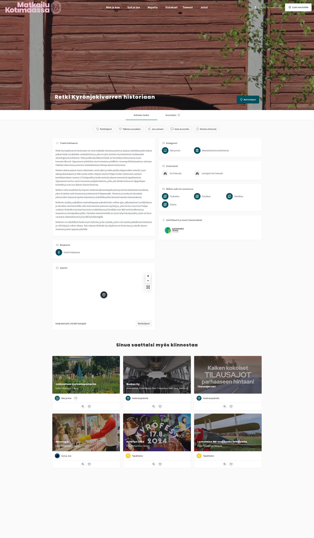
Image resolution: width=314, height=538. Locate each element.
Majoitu (153, 7)
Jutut (204, 7)
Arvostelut (172, 115)
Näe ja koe (113, 7)
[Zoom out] (148, 280)
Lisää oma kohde (300, 7)
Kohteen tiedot (141, 115)
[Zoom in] (148, 276)
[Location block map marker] (103, 294)
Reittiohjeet (144, 323)
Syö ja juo (133, 7)
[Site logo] (33, 7)
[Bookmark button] (89, 406)
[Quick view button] (83, 406)
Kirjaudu (262, 7)
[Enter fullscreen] (148, 287)
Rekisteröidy (276, 7)
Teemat (188, 7)
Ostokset (171, 7)
